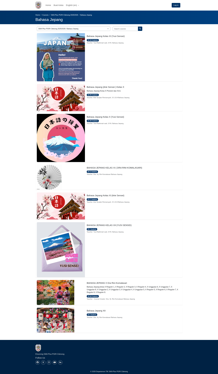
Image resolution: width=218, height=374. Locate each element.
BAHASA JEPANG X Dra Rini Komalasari (107, 283)
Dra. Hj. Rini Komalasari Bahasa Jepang (107, 174)
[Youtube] (54, 362)
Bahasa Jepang (86, 15)
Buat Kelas (58, 5)
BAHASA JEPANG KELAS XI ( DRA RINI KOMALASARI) (114, 168)
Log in (175, 5)
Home (48, 5)
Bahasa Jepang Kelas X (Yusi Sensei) (105, 117)
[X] (43, 362)
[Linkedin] (60, 362)
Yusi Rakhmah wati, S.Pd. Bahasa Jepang (108, 43)
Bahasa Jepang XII (96, 311)
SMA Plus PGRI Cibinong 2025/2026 (64, 15)
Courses (45, 15)
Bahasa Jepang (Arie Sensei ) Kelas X (105, 87)
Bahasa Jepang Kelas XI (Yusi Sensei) (106, 36)
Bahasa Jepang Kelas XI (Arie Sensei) (105, 195)
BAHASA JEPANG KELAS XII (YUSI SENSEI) (109, 225)
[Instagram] (49, 362)
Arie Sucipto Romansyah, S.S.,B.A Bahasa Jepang (111, 97)
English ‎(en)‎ (71, 5)
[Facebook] (37, 362)
